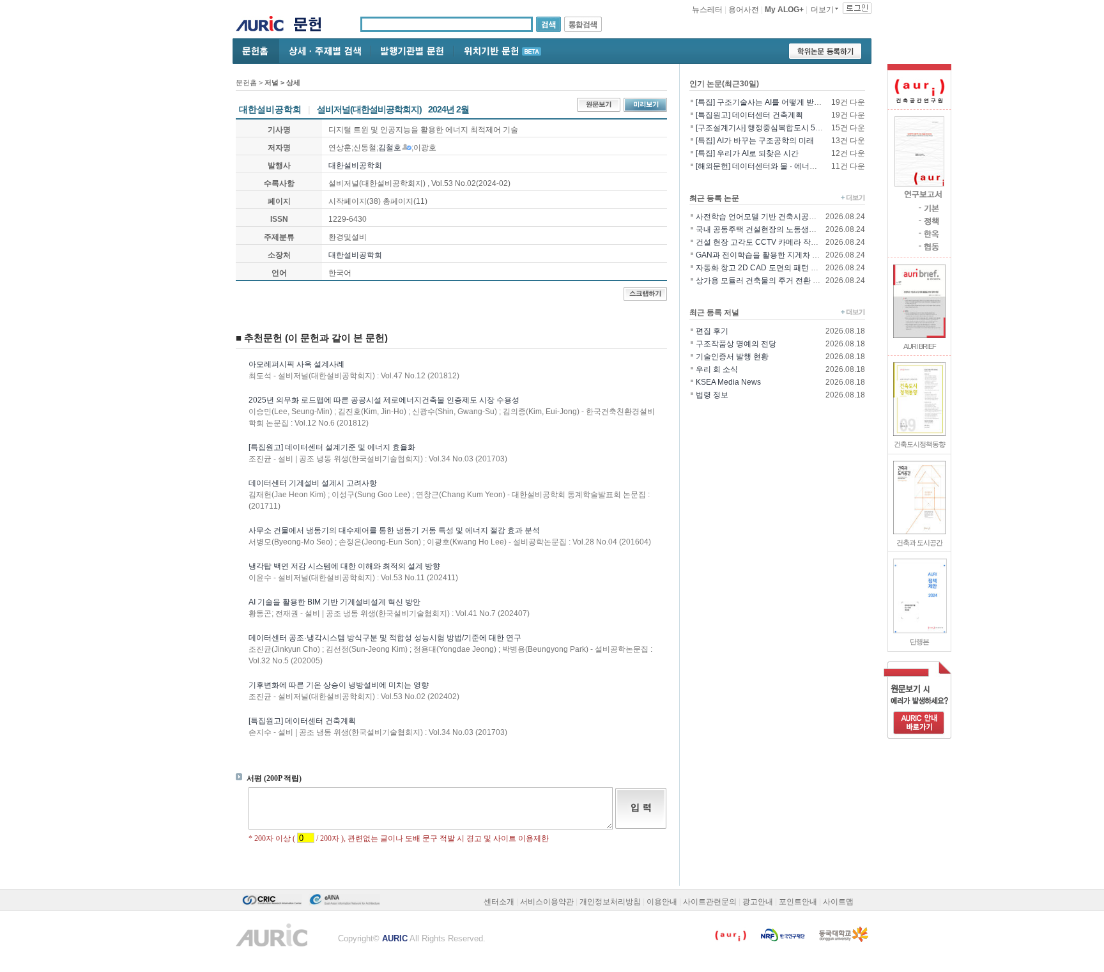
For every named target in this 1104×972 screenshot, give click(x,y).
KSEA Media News (728, 382)
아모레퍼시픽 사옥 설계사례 (296, 364)
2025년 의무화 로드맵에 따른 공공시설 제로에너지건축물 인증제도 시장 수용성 (384, 400)
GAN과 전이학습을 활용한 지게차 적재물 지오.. (776, 255)
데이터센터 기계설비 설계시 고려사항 (313, 483)
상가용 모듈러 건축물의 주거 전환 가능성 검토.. (776, 280)
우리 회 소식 (717, 369)
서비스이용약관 (547, 901)
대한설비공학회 (355, 165)
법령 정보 (712, 394)
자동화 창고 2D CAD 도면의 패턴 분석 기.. (767, 267)
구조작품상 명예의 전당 (736, 343)
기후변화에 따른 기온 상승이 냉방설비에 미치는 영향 (339, 685)
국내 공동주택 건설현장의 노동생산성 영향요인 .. (779, 229)
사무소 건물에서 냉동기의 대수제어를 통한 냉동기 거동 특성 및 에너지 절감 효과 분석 (394, 530)
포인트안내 (798, 901)
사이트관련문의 (710, 901)
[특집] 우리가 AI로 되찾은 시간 (747, 153)
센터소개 (499, 901)
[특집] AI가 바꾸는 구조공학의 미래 (755, 140)
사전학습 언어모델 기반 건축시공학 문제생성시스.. (782, 216)
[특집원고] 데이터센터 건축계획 (302, 720)
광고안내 (757, 901)
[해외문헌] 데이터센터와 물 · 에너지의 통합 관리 (777, 166)
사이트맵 (838, 901)
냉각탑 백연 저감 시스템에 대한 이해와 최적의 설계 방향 (344, 566)
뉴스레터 (707, 9)
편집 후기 (712, 331)
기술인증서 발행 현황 (732, 356)
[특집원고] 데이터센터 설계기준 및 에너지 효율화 (332, 447)
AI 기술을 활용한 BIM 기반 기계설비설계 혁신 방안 (334, 602)
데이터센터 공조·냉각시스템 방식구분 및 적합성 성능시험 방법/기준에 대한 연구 (385, 637)
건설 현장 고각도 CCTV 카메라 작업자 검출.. (771, 242)
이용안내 (662, 901)
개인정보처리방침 (610, 901)
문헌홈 (246, 82)
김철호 (389, 147)
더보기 (822, 9)
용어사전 (743, 9)
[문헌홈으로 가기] (312, 26)
